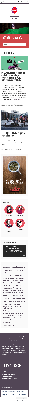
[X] (13, 38)
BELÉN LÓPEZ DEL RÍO (16, 273)
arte (21, 271)
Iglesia (10, 290)
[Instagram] (5, 38)
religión (12, 313)
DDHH (16, 278)
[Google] (20, 38)
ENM (18, 283)
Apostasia (17, 270)
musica (11, 307)
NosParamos (18, 104)
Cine (11, 276)
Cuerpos (10, 278)
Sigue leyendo (16, 99)
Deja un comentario (19, 105)
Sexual (21, 313)
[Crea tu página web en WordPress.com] (14, 1)
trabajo (20, 316)
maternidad (13, 301)
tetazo (15, 315)
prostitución (22, 311)
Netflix (15, 307)
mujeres (6, 307)
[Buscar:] (14, 44)
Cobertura (18, 275)
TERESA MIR (11, 315)
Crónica (5, 278)
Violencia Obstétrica (8, 325)
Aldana (11, 270)
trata (17, 317)
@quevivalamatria (6, 376)
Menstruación (21, 301)
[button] (8, 211)
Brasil (23, 273)
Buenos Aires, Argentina (8, 374)
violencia (7, 322)
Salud (17, 313)
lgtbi (23, 290)
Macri (23, 298)
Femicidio (6, 285)
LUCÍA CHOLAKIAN (14, 295)
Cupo (13, 278)
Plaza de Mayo (15, 311)
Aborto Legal (21, 267)
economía (21, 278)
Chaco (8, 276)
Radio (8, 313)
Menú (15, 18)
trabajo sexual (7, 318)
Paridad (5, 311)
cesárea (5, 276)
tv (19, 317)
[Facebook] (9, 38)
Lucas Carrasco (8, 293)
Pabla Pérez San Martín (18, 309)
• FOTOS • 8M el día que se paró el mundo (13, 134)
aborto (14, 266)
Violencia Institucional (17, 323)
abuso (6, 270)
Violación (15, 320)
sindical (5, 315)
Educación (6, 280)
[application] (14, 251)
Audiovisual (6, 273)
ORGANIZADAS (7, 309)
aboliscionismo (8, 267)
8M (7, 104)
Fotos (15, 288)
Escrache (22, 283)
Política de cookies (16, 395)
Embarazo (17, 280)
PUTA (4, 313)
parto (9, 311)
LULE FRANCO (12, 298)
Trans (14, 318)
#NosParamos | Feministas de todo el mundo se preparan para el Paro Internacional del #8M (13, 76)
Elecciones (11, 280)
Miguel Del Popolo (9, 304)
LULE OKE (19, 298)
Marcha (10, 149)
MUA (18, 304)
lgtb (20, 290)
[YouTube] (16, 38)
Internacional (15, 290)
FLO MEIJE (13, 285)
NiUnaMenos (11, 104)
